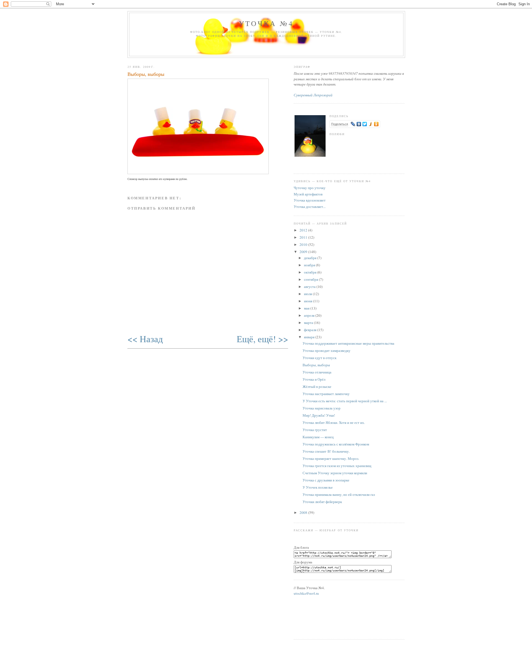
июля (308, 293)
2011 (304, 237)
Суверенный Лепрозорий (313, 94)
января (309, 336)
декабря (310, 257)
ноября (310, 264)
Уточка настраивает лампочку (326, 393)
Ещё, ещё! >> (262, 339)
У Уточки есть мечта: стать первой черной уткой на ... (345, 400)
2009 (304, 251)
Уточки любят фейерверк (322, 501)
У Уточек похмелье (318, 487)
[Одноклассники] (376, 124)
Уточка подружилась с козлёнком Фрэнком (336, 444)
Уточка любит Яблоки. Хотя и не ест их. (334, 422)
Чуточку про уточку (310, 187)
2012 (304, 230)
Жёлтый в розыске (317, 386)
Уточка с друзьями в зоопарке (326, 480)
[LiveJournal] (353, 124)
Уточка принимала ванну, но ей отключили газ (339, 494)
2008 (304, 512)
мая (307, 308)
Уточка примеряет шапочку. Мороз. (331, 458)
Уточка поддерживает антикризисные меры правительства (348, 343)
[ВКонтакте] (359, 124)
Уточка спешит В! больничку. (326, 451)
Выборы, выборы (145, 74)
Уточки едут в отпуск (319, 357)
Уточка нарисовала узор (322, 408)
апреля (309, 315)
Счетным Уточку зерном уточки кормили (335, 472)
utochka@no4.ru (306, 593)
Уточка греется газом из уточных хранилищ (337, 465)
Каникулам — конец (318, 436)
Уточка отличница (317, 372)
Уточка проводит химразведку (327, 350)
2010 (304, 244)
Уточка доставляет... (310, 206)
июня (308, 300)
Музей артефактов (308, 194)
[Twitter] (365, 124)
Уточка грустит (315, 429)
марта (309, 322)
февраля (310, 329)
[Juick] (371, 124)
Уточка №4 (266, 23)
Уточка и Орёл (314, 379)
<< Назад (145, 339)
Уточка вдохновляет (310, 200)
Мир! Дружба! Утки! (319, 415)
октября (310, 272)
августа (310, 286)
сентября (311, 279)
